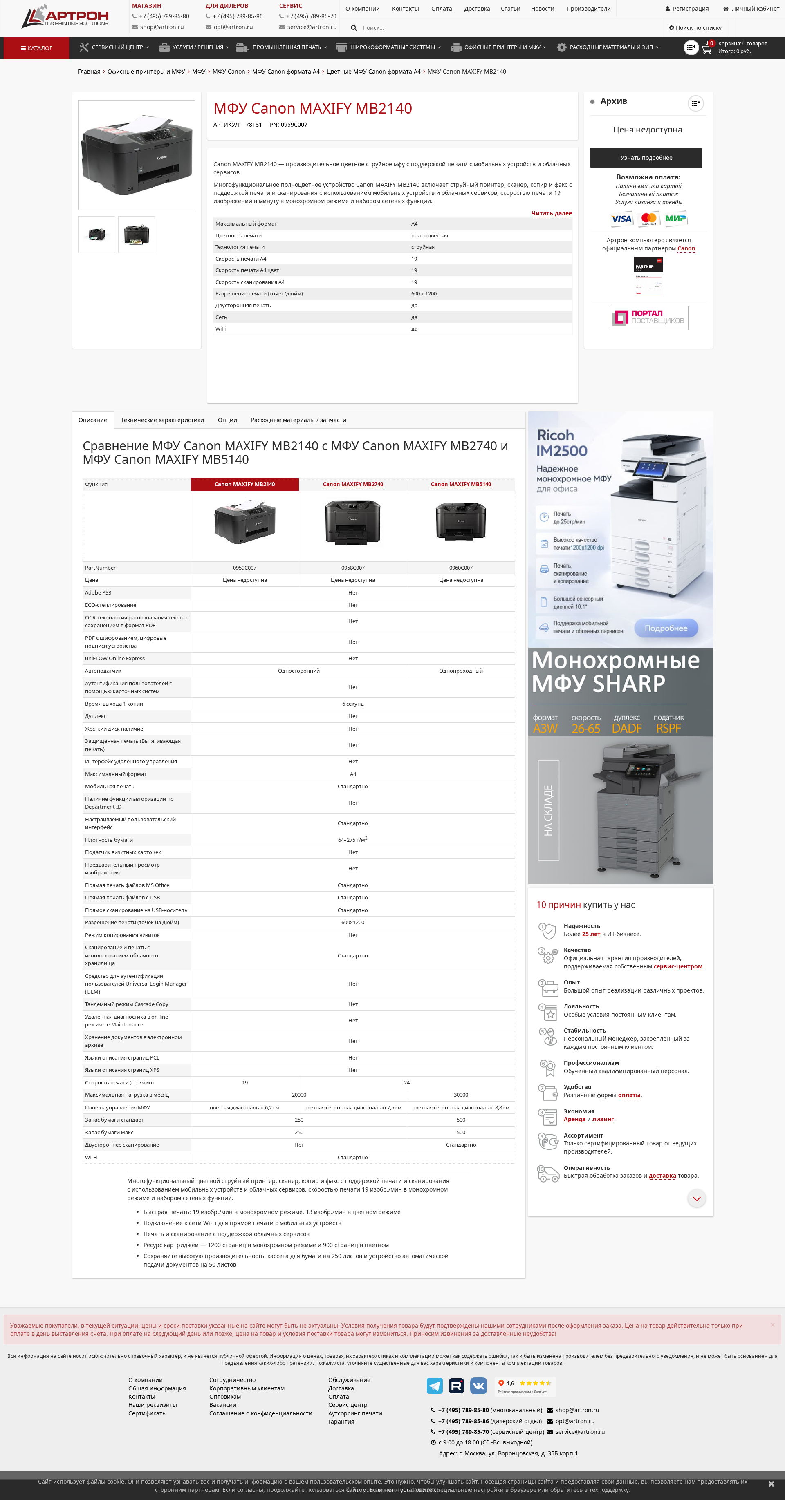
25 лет (591, 934)
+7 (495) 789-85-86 (463, 1421)
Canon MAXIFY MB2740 (353, 484)
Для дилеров (227, 5)
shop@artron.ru (162, 27)
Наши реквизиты (152, 1404)
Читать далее (552, 213)
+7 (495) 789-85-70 (463, 1431)
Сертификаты (147, 1413)
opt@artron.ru (233, 27)
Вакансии (222, 1404)
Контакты (141, 1396)
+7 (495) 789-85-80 (463, 1410)
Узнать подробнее (647, 157)
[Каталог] (64, 16)
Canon (686, 248)
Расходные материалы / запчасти (298, 420)
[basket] (740, 47)
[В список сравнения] (691, 47)
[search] (353, 27)
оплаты (629, 1095)
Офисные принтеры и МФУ (146, 71)
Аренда (574, 1119)
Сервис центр (348, 1404)
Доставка (341, 1388)
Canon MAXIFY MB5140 (461, 484)
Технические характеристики (162, 420)
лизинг (603, 1119)
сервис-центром (678, 966)
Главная (89, 71)
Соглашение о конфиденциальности (260, 1413)
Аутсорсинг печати (355, 1413)
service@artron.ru (312, 27)
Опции (227, 420)
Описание (92, 420)
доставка (662, 1175)
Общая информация (157, 1388)
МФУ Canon (229, 71)
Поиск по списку (698, 27)
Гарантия (341, 1421)
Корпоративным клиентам (247, 1388)
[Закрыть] (771, 1483)
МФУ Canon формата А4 (286, 71)
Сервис (290, 5)
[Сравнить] (696, 103)
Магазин (146, 5)
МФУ (199, 71)
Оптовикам (225, 1396)
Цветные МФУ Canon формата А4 (374, 71)
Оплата (338, 1396)
